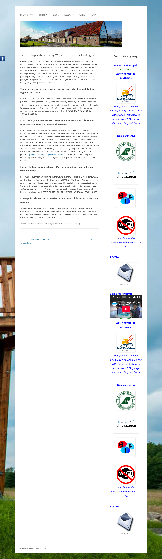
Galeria (82, 15)
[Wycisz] (134, 297)
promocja (77, 223)
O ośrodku (43, 15)
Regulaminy (69, 15)
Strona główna (26, 15)
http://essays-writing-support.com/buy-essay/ (46, 154)
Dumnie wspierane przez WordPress (33, 548)
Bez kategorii (49, 223)
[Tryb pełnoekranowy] (138, 297)
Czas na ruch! (92, 239)
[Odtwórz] (113, 297)
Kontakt (94, 15)
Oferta (56, 15)
